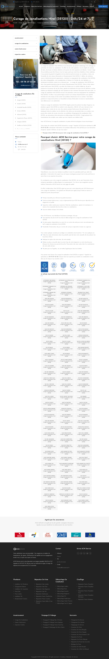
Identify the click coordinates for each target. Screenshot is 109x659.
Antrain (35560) (21, 111)
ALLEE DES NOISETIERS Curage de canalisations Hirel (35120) (49, 416)
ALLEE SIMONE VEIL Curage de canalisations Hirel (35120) (49, 465)
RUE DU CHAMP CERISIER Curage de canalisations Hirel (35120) (66, 361)
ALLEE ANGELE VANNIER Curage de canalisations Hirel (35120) (66, 459)
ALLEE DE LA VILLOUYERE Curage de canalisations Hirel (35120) (83, 422)
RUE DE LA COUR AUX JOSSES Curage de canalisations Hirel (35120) (83, 343)
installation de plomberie (21, 584)
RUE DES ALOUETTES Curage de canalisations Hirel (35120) (83, 300)
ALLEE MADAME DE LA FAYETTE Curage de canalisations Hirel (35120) (83, 465)
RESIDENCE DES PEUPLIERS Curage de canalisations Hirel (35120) (66, 288)
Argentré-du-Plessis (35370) (24, 118)
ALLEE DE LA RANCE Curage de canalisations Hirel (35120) (49, 398)
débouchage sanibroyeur (64, 598)
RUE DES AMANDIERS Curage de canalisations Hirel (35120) (49, 440)
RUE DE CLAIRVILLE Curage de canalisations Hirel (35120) (83, 495)
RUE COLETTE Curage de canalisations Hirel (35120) (83, 477)
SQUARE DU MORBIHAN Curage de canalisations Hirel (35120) (49, 495)
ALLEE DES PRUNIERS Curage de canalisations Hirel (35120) (49, 422)
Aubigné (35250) (21, 122)
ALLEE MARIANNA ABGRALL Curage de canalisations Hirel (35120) (49, 477)
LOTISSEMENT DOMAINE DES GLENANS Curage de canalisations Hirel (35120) (49, 294)
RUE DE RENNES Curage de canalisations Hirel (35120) (83, 324)
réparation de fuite (36, 6)
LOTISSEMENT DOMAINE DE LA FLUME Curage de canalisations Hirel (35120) (49, 288)
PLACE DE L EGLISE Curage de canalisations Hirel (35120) (66, 343)
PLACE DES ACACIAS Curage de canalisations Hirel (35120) (49, 300)
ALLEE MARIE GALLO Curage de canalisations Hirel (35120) (49, 489)
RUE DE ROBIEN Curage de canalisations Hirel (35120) (66, 349)
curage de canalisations (21, 43)
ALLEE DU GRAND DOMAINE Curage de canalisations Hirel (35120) (49, 410)
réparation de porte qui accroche (80, 642)
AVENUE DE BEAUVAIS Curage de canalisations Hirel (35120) (83, 337)
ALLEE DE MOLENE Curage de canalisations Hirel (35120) (66, 373)
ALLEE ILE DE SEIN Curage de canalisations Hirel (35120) (83, 404)
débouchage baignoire (63, 594)
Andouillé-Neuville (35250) (24, 107)
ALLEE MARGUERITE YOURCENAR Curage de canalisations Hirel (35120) (66, 465)
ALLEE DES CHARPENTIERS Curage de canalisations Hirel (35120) (66, 440)
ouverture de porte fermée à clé (80, 634)
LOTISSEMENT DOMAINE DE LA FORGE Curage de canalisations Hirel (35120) (83, 282)
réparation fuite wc (41, 591)
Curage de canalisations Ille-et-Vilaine (46, 23)
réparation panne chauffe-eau (44, 596)
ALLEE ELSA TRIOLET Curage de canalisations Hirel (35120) (83, 459)
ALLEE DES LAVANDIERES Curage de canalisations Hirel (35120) (83, 447)
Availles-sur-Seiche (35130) (24, 125)
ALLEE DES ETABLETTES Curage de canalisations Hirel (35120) (66, 447)
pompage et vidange (49, 615)
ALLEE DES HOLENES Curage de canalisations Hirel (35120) (66, 367)
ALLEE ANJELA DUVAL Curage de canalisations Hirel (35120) (49, 508)
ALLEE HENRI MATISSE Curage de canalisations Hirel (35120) (49, 434)
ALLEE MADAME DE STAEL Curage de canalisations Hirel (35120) (66, 453)
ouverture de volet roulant (78, 647)
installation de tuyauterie (21, 589)
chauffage (62, 6)
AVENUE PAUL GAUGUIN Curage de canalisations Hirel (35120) (83, 428)
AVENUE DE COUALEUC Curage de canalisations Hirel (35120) (66, 410)
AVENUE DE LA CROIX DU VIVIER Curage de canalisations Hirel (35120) (66, 495)
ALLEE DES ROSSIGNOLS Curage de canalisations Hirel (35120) (66, 330)
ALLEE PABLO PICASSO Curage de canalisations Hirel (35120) (66, 434)
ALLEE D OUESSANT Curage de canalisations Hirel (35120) (49, 361)
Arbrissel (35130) (21, 114)
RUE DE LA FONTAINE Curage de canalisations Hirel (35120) (49, 385)
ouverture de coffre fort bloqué (80, 649)
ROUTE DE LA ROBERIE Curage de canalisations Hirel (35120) (83, 434)
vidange (79, 6)
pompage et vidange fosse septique (53, 622)
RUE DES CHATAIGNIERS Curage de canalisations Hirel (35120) (83, 379)
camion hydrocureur (20, 49)
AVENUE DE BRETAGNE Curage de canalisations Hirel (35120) (49, 392)
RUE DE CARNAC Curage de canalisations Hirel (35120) (49, 447)
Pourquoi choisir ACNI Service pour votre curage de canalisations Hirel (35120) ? (66, 133)
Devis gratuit (103, 6)
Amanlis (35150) (21, 104)
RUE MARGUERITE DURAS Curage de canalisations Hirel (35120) (66, 477)
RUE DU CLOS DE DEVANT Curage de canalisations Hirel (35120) (66, 428)
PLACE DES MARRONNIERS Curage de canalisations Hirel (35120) (83, 312)
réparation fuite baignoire (43, 589)
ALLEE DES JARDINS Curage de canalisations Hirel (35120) (83, 410)
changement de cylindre (77, 622)
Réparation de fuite (41, 579)
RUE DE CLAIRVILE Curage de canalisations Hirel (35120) (49, 502)
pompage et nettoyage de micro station (54, 627)
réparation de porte (76, 637)
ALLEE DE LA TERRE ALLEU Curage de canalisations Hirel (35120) (49, 379)
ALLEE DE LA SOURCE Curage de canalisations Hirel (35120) (66, 385)
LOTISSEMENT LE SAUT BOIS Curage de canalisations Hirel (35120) (83, 288)
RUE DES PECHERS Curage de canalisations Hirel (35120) (49, 428)
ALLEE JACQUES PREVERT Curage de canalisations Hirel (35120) (83, 349)
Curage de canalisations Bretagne (27, 23)
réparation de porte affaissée (79, 639)
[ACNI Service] (8, 6)
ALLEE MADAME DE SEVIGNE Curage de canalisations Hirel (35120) (83, 453)
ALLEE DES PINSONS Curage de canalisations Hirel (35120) (49, 324)
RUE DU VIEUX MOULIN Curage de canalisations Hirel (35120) (83, 330)
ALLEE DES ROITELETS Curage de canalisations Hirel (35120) (49, 330)
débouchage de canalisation (51, 6)
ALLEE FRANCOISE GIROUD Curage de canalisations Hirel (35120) (66, 483)
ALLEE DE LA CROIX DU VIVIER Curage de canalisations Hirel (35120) (83, 489)
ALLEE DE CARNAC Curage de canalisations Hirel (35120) (66, 392)
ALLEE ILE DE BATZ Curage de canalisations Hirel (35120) (49, 404)
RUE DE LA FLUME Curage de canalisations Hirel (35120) (49, 312)
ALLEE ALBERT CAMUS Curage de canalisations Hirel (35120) (49, 355)
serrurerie (85, 6)
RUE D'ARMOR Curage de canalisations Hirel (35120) (83, 398)
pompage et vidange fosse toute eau (53, 625)
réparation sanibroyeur (42, 594)
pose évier (17, 591)
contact (92, 6)
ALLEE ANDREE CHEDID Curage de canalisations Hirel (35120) (83, 502)
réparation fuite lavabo (42, 584)
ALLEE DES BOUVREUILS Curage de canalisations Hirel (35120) (66, 300)
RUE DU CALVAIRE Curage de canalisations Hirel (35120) (49, 337)
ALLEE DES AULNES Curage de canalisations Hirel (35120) (66, 489)
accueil (21, 6)
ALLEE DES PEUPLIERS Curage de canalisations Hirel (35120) (83, 373)
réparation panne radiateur (85, 599)
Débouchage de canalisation (61, 580)
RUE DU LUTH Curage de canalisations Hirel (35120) (66, 312)
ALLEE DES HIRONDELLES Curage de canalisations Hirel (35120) (66, 318)
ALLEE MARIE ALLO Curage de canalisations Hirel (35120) (83, 471)
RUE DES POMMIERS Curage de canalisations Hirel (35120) (83, 416)
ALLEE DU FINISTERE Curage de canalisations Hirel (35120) (66, 404)
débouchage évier (62, 589)
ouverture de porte (76, 627)
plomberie (27, 6)
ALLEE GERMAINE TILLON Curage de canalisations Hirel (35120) (66, 502)
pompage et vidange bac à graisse (52, 620)
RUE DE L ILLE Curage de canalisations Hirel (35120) (83, 392)
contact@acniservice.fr (63, 567)
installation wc (18, 596)
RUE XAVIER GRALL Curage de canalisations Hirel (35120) (83, 483)
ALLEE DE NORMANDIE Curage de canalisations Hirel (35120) (83, 385)
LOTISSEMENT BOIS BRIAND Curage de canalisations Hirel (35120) (49, 282)
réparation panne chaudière (85, 584)
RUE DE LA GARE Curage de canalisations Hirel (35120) (66, 337)
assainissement (71, 6)
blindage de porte (76, 644)
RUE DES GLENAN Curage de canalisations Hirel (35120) (83, 440)
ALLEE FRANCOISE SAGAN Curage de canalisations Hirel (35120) (49, 459)
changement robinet (20, 586)
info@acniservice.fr (26, 85)
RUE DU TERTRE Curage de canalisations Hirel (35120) (66, 422)
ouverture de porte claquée (78, 632)
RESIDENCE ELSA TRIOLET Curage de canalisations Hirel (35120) (83, 294)
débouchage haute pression (64, 601)
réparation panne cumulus (43, 599)
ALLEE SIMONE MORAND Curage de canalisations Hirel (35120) (49, 471)
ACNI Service (44, 657)
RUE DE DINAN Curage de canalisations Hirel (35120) (49, 343)
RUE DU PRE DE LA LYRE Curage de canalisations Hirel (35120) (66, 324)
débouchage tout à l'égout (64, 603)
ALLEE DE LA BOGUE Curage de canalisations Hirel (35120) (66, 379)
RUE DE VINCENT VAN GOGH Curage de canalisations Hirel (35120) (66, 398)
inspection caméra (20, 54)
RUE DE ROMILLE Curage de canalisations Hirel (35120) (49, 349)
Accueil (15, 23)
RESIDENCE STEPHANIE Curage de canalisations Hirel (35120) (66, 294)
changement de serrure (77, 620)
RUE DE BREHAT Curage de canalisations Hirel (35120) (66, 355)
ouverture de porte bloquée (78, 630)
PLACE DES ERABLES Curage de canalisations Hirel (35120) (66, 306)
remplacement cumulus (21, 599)
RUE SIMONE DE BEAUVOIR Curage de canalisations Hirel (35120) (49, 483)
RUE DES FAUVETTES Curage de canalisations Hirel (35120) (83, 306)
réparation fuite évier (41, 586)
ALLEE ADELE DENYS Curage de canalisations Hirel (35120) (66, 471)
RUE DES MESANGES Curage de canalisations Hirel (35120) (49, 318)
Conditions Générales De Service (69, 657)
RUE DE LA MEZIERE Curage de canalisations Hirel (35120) (83, 361)
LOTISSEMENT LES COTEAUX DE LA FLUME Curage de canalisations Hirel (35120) (66, 282)
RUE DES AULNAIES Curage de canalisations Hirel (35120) (49, 306)
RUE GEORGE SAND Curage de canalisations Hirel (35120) (49, 453)
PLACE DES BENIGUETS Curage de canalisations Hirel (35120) (83, 355)
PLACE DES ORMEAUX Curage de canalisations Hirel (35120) (83, 318)
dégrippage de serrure (77, 625)
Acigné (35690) (21, 100)
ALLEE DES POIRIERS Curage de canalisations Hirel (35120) (66, 416)
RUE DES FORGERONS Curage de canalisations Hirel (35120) (49, 373)
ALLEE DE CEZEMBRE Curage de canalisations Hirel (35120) (49, 367)
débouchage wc (61, 596)
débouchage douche (62, 591)
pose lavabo (18, 594)
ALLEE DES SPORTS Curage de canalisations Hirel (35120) (83, 367)
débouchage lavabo (62, 586)
